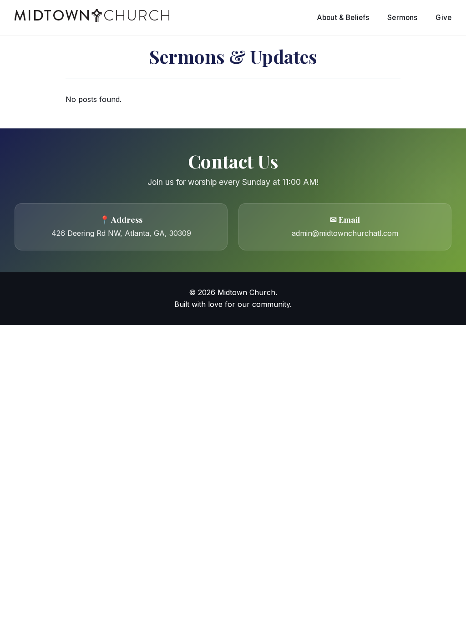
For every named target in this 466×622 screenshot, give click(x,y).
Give (443, 17)
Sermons (402, 17)
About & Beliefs (343, 17)
